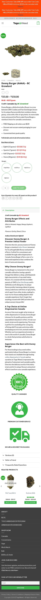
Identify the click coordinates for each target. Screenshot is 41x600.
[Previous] (1, 490)
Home (3, 80)
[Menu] (2, 23)
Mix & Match (5, 547)
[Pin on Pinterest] (17, 198)
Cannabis (10, 80)
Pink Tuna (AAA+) (10, 493)
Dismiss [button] (20, 6)
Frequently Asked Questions (16, 465)
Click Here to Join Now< (9, 570)
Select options (10, 502)
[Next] (40, 490)
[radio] (6, 167)
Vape (3, 543)
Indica (18, 80)
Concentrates (6, 540)
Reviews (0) (9, 455)
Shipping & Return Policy (32, 594)
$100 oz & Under (7, 555)
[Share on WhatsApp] (3, 198)
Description (9, 210)
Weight (4, 161)
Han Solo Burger (23, 282)
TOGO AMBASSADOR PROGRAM (13, 521)
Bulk (2, 551)
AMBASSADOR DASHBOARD (11, 525)
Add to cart (18, 188)
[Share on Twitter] (10, 198)
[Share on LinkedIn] (20, 198)
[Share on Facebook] (6, 198)
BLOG (35, 18)
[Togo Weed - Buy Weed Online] (20, 23)
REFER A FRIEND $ (9, 18)
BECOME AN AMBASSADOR (24, 18)
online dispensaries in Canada (15, 357)
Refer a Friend (10, 460)
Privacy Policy (5, 594)
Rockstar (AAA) (30, 493)
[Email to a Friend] (13, 198)
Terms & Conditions (17, 594)
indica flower (22, 247)
